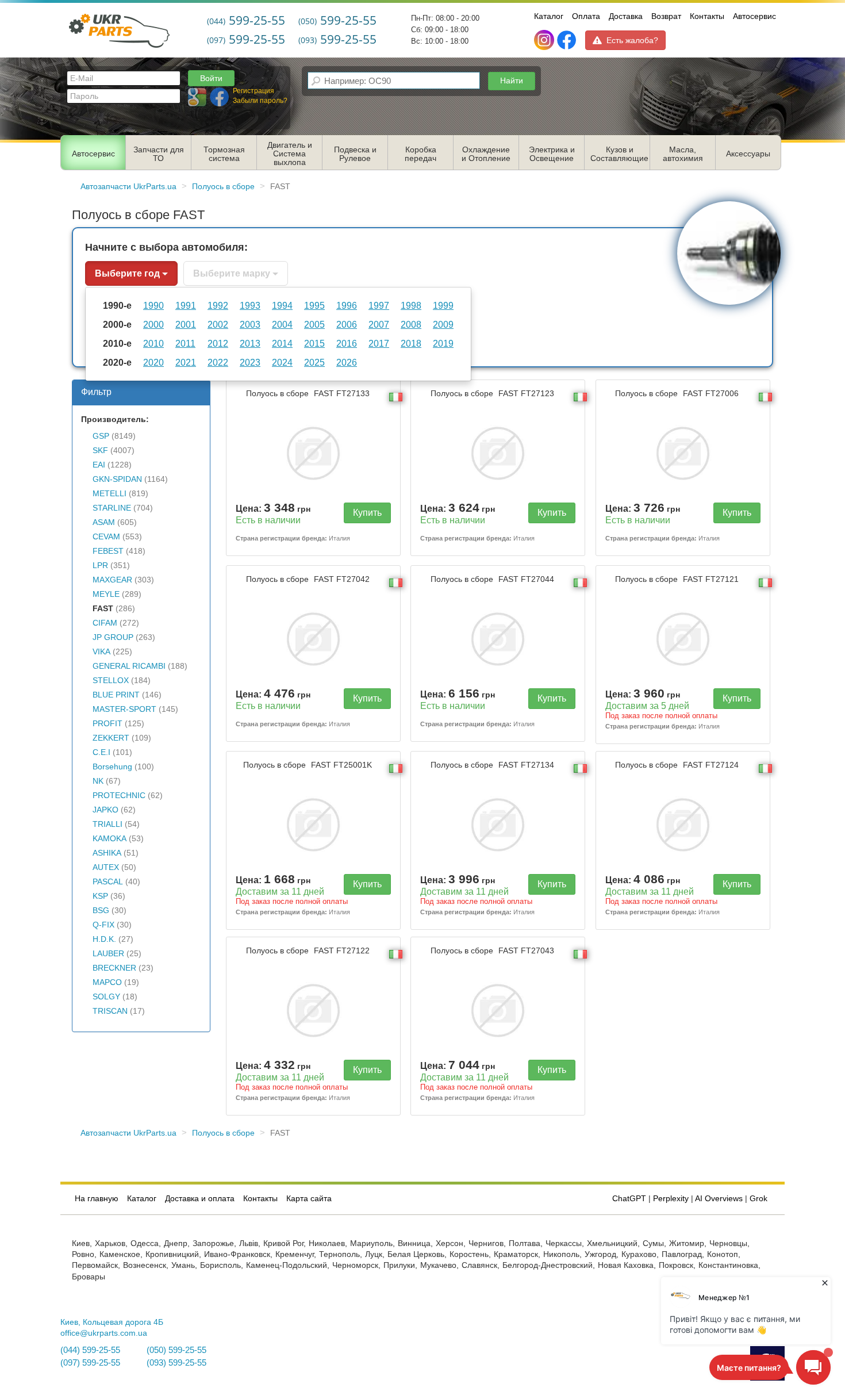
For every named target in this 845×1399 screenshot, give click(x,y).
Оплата (586, 16)
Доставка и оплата (200, 1198)
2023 (250, 362)
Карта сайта (309, 1198)
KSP (100, 896)
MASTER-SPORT (124, 709)
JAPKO (105, 810)
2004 (282, 324)
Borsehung (112, 766)
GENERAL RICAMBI (129, 666)
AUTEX (106, 867)
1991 (185, 305)
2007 (378, 324)
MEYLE (106, 594)
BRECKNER (114, 968)
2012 (218, 343)
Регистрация (253, 91)
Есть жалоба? (632, 40)
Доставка (626, 16)
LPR (100, 565)
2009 (443, 324)
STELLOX (111, 680)
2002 (218, 324)
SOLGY (106, 996)
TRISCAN (110, 1011)
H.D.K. (104, 939)
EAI (99, 465)
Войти (211, 78)
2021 (185, 362)
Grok (758, 1198)
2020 (153, 362)
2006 (346, 324)
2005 (314, 324)
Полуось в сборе (308, 393)
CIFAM (105, 623)
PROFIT (107, 723)
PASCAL (108, 881)
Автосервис (754, 16)
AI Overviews (719, 1198)
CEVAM (106, 536)
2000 (153, 324)
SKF (100, 450)
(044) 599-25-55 (90, 1350)
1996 (346, 305)
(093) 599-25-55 (176, 1362)
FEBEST (108, 551)
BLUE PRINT (116, 695)
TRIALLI (107, 824)
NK (98, 781)
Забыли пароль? (260, 101)
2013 (250, 343)
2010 (153, 343)
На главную (96, 1198)
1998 (411, 305)
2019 (443, 343)
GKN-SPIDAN (117, 479)
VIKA (101, 651)
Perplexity (671, 1198)
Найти (511, 80)
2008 (411, 324)
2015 (314, 343)
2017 (378, 343)
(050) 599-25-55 (176, 1350)
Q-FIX (103, 925)
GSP (101, 436)
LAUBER (108, 953)
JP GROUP (113, 637)
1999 (443, 305)
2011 (185, 343)
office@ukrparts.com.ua (103, 1333)
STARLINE (112, 508)
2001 (185, 324)
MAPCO (107, 982)
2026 (346, 362)
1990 (153, 305)
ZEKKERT (111, 738)
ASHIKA (107, 853)
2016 (346, 343)
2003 (250, 324)
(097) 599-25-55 (90, 1362)
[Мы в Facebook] (566, 40)
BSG (101, 910)
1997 (378, 305)
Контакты (707, 16)
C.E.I (101, 752)
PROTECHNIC (119, 795)
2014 (282, 343)
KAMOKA (109, 838)
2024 (282, 362)
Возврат (666, 16)
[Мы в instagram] (545, 40)
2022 (218, 362)
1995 (314, 305)
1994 (282, 305)
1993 (250, 305)
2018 (411, 343)
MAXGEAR (112, 580)
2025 (314, 362)
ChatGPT (629, 1198)
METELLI (109, 493)
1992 (218, 305)
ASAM (104, 522)
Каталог (548, 16)
